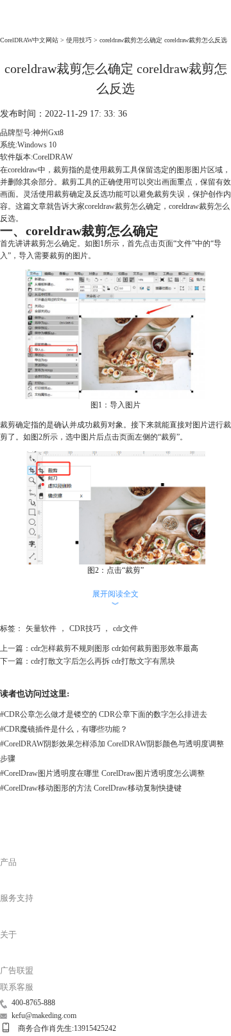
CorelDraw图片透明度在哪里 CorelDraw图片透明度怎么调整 (102, 773)
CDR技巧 (85, 628)
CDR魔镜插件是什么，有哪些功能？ (64, 729)
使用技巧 (79, 40)
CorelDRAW (23, 25)
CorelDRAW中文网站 (29, 40)
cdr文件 (125, 628)
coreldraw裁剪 (107, 206)
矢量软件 (41, 628)
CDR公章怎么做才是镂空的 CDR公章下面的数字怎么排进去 (103, 714)
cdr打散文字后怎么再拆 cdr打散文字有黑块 (103, 661)
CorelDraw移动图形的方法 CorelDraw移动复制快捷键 (91, 788)
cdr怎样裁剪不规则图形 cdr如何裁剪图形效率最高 (114, 648)
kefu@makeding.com (44, 1015)
